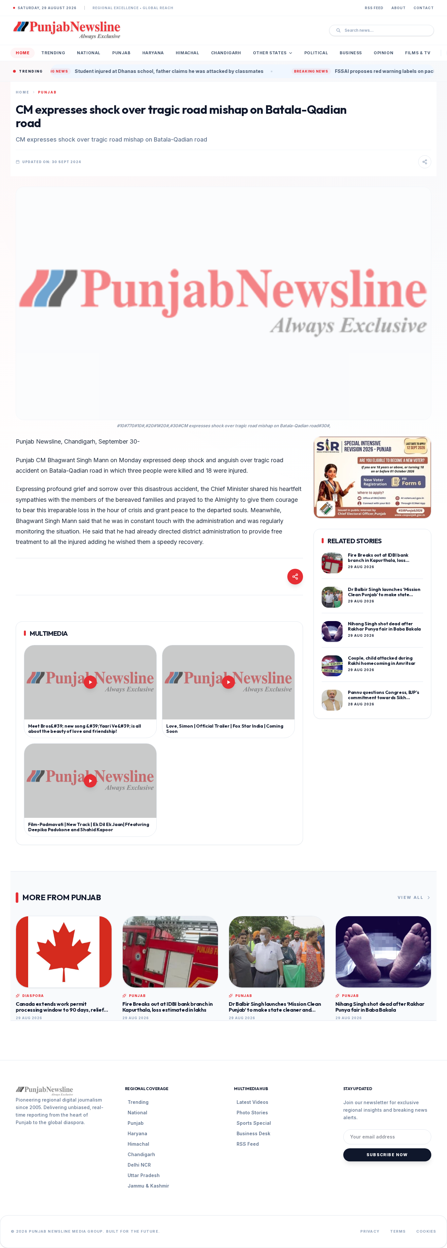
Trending (53, 52)
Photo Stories (252, 1112)
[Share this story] (424, 161)
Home (22, 52)
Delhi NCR (139, 1165)
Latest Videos (252, 1102)
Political (316, 52)
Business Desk (253, 1133)
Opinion (383, 52)
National (88, 52)
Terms (398, 1231)
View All (410, 897)
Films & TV (417, 52)
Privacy (370, 1231)
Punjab (121, 52)
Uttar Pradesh (144, 1175)
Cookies (426, 1231)
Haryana (153, 52)
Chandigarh (226, 52)
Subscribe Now (387, 1154)
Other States (270, 52)
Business (351, 52)
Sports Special (254, 1123)
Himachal (187, 52)
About (398, 8)
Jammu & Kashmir (148, 1186)
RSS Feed (374, 8)
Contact (424, 8)
